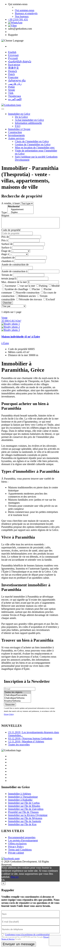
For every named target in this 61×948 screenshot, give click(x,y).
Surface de (7, 243)
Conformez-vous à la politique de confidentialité (27, 934)
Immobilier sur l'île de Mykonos (25, 818)
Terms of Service (8, 939)
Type (4, 212)
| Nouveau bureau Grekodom (30, 738)
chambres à (7, 261)
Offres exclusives (17, 843)
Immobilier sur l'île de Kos (22, 824)
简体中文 (13, 67)
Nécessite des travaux (30, 299)
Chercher (7, 302)
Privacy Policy (9, 714)
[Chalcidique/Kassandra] (17, 695)
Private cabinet (16, 852)
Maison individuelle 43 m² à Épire (20, 336)
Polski (11, 86)
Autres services (16, 138)
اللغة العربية (15, 99)
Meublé (56, 285)
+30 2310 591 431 (18, 19)
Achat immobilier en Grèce (29, 120)
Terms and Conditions (20, 849)
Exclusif (50, 299)
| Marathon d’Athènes (26, 741)
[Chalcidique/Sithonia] (17, 698)
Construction (15, 132)
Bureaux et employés (26, 13)
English (12, 52)
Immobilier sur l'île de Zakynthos (25, 809)
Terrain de (6, 274)
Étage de (6, 250)
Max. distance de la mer (14, 282)
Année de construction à (14, 271)
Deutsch (12, 71)
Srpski (11, 89)
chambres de (8, 257)
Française (13, 77)
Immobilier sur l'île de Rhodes (24, 805)
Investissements (16, 135)
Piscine (36, 289)
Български (14, 64)
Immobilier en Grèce (19, 113)
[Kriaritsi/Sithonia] (17, 701)
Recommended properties (21, 837)
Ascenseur (10, 285)
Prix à (4, 240)
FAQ (17, 126)
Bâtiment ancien (27, 296)
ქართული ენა (17, 80)
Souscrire (10, 704)
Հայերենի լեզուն (19, 61)
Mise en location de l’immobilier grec (35, 147)
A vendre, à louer (10, 203)
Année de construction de (15, 264)
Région (5, 215)
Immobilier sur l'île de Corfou (24, 802)
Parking (43, 285)
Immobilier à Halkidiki (20, 799)
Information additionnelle (28, 123)
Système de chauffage (16, 289)
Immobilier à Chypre (19, 129)
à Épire (5, 343)
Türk (10, 92)
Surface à (6, 247)
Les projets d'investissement (23, 840)
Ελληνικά (13, 55)
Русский (13, 58)
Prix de (5, 236)
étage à (5, 254)
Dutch (11, 74)
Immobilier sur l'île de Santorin (24, 821)
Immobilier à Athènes (19, 793)
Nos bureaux (22, 16)
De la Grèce (21, 116)
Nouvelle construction (27, 292)
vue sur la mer (27, 285)
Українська (14, 96)
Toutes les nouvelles (19, 744)
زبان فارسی (15, 83)
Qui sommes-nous (24, 10)
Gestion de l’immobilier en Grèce (32, 144)
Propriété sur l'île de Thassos (23, 812)
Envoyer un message (19, 944)
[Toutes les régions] (17, 692)
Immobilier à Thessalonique (23, 796)
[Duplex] (20, 212)
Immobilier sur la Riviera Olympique (27, 815)
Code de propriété (11, 230)
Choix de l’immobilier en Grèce (32, 141)
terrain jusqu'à (8, 278)
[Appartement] (20, 209)
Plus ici (14, 876)
